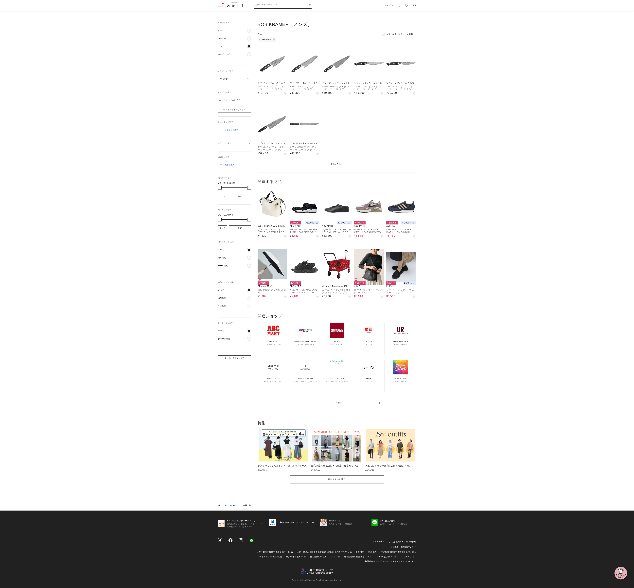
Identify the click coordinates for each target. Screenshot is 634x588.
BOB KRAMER (231, 505)
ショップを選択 (231, 130)
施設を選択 (229, 165)
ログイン (388, 5)
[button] (234, 31)
